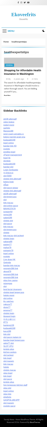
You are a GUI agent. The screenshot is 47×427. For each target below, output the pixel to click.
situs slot (7, 388)
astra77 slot (8, 343)
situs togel (7, 373)
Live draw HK (9, 259)
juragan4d (7, 212)
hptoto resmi (8, 295)
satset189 (7, 218)
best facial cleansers (12, 289)
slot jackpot (19, 236)
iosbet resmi (8, 125)
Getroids (7, 262)
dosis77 (6, 307)
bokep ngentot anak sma (14, 137)
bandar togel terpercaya (13, 340)
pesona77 (7, 310)
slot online (8, 298)
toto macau (8, 203)
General (9, 65)
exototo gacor (9, 406)
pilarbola (7, 397)
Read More (7, 95)
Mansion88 (8, 131)
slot (5, 200)
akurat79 (7, 271)
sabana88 (7, 242)
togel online (8, 143)
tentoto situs (8, 349)
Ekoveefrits (23, 14)
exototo (6, 149)
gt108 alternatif (10, 119)
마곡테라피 (8, 173)
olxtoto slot (8, 221)
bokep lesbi (8, 182)
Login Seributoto (10, 170)
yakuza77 (7, 304)
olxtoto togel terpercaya (13, 292)
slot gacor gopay (10, 188)
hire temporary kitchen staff (15, 385)
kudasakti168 (9, 140)
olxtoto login (8, 239)
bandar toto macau (11, 265)
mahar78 (7, 248)
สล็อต (5, 185)
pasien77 (7, 245)
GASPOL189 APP (11, 400)
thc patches (8, 301)
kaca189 (7, 331)
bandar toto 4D (10, 146)
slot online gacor (10, 206)
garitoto (6, 128)
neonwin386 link (10, 268)
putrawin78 (8, 250)
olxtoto (6, 233)
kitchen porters (9, 352)
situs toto (7, 394)
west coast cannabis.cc (13, 134)
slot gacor (7, 224)
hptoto (6, 367)
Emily (8, 79)
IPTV (5, 322)
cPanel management (12, 155)
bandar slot (8, 167)
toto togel (7, 358)
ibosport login (9, 316)
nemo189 (7, 215)
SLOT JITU (8, 346)
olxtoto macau (9, 370)
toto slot (6, 334)
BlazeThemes (35, 422)
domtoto (7, 161)
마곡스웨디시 (9, 319)
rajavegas (7, 283)
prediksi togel (9, 152)
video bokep (8, 122)
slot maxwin (8, 361)
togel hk (6, 158)
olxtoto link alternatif (12, 179)
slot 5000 (7, 176)
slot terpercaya (9, 197)
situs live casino (10, 280)
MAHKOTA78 (9, 209)
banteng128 (8, 325)
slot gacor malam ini (12, 337)
